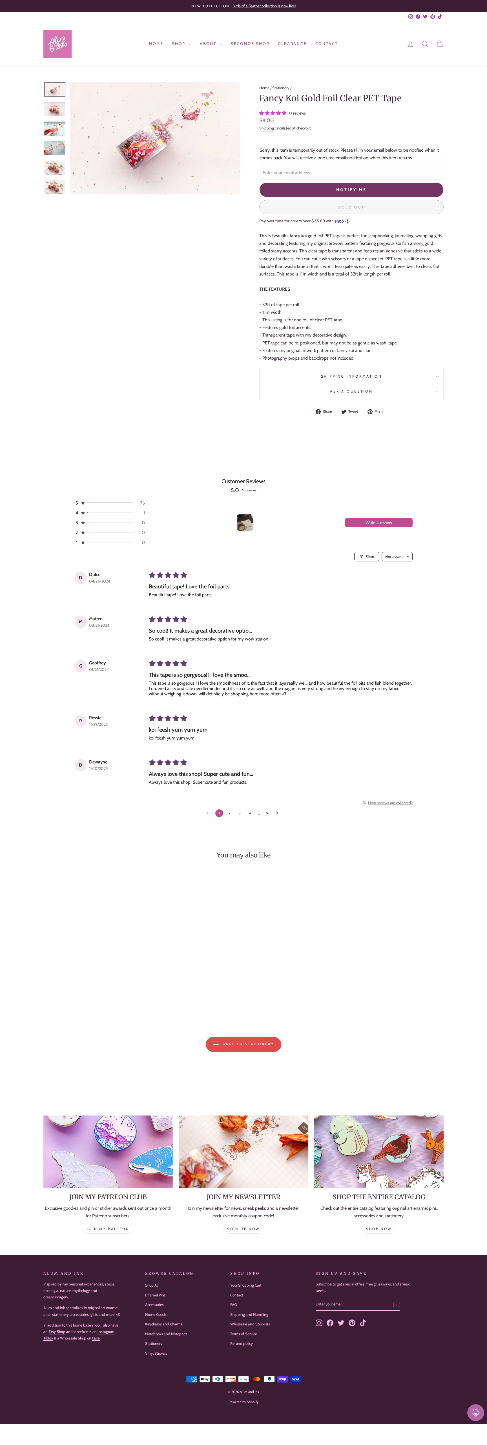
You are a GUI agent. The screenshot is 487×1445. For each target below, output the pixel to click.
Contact (326, 43)
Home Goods (156, 1314)
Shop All (151, 1285)
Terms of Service (243, 1334)
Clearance (292, 43)
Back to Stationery (247, 1044)
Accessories (154, 1304)
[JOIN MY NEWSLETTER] (243, 1151)
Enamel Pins (155, 1295)
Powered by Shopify (243, 1402)
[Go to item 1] (245, 522)
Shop (179, 43)
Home (156, 43)
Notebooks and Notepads (166, 1334)
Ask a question (351, 391)
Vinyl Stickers (156, 1353)
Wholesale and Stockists (250, 1324)
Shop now (379, 1229)
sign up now (243, 1229)
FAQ (233, 1304)
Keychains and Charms (163, 1324)
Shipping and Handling (249, 1314)
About (209, 43)
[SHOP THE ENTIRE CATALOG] (379, 1151)
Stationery (280, 88)
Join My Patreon (108, 1229)
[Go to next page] (278, 813)
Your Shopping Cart (246, 1285)
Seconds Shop (250, 43)
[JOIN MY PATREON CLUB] (108, 1151)
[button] (273, 113)
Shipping (266, 128)
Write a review (379, 522)
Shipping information (351, 376)
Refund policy (241, 1343)
